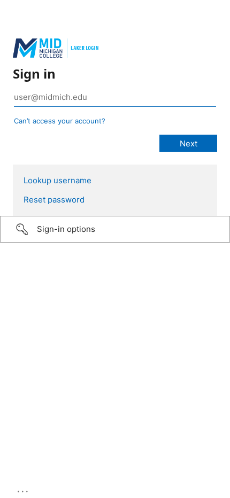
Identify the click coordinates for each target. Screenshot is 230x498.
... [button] (23, 489)
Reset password (54, 199)
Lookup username (57, 180)
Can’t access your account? (59, 120)
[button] (115, 229)
